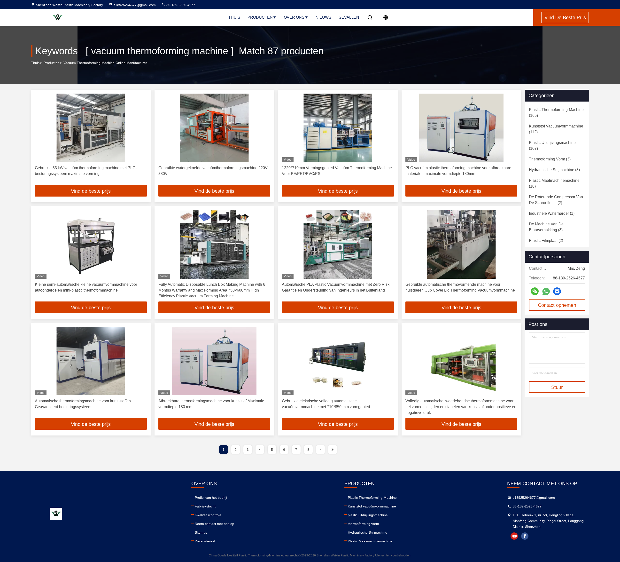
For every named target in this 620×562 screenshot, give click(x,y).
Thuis (234, 17)
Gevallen (349, 17)
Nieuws (323, 17)
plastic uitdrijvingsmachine (368, 515)
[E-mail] (557, 291)
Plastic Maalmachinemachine (370, 541)
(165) (556, 113)
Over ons (294, 17)
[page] (320, 449)
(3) (550, 159)
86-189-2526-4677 (180, 5)
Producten (260, 17)
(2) (556, 200)
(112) (556, 129)
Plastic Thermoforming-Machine (372, 497)
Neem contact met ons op (214, 524)
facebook (524, 536)
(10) (554, 183)
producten (51, 63)
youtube (514, 536)
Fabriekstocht (205, 506)
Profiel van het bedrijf (211, 497)
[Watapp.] (546, 291)
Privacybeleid (205, 541)
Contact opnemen (557, 305)
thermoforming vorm (363, 524)
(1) (551, 213)
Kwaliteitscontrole (208, 515)
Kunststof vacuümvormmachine (372, 506)
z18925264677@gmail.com (135, 5)
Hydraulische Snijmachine (367, 532)
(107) (552, 145)
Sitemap (201, 532)
